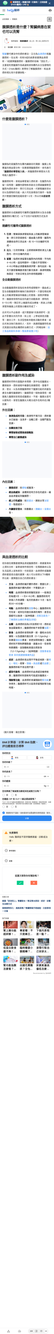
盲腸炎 (47, 509)
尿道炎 (30, 500)
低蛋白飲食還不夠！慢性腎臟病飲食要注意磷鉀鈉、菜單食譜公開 (10, 949)
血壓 (46, 627)
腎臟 (4, 53)
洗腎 (31, 608)
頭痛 (29, 663)
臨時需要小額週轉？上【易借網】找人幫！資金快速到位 (26, 949)
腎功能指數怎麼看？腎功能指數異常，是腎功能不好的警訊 (10, 967)
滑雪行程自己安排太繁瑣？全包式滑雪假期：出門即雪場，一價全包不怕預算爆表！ (43, 949)
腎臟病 (14, 19)
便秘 (24, 487)
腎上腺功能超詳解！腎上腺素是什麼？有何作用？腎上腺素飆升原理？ (10, 932)
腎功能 (45, 680)
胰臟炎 (38, 509)
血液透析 (42, 53)
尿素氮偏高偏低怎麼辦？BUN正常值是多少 (43, 967)
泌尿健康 (5, 19)
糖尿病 (19, 640)
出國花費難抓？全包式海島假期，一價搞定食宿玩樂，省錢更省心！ (26, 967)
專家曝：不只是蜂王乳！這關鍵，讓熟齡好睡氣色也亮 (26, 932)
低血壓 (45, 663)
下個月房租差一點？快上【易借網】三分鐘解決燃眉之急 (43, 932)
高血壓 (36, 663)
